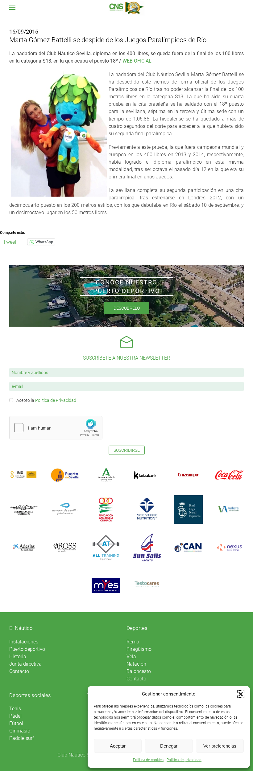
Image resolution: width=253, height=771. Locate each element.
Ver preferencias (219, 746)
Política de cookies (148, 760)
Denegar (168, 746)
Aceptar (118, 746)
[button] (241, 694)
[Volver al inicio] (126, 7)
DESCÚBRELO (127, 308)
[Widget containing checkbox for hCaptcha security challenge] (55, 427)
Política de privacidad (184, 760)
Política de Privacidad (55, 400)
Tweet (9, 241)
